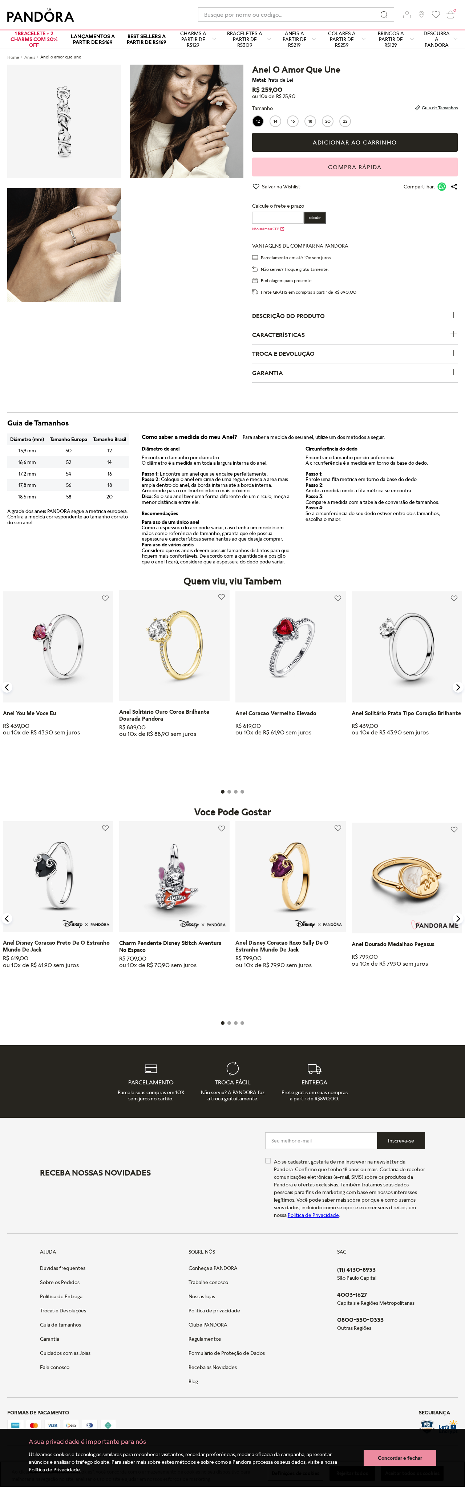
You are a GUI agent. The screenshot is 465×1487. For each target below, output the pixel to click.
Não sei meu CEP (265, 229)
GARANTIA (267, 372)
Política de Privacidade (54, 1469)
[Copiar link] (454, 186)
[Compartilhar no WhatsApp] (441, 186)
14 (276, 121)
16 (293, 121)
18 (310, 121)
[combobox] (296, 14)
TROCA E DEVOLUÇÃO (283, 353)
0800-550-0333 (360, 1319)
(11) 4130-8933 (356, 1269)
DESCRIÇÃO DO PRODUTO (288, 315)
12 (258, 121)
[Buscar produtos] (384, 14)
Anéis (29, 57)
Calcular (315, 217)
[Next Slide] (458, 687)
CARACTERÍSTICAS (278, 334)
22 (345, 121)
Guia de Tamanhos (440, 107)
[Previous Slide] (6, 687)
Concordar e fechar (400, 1458)
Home (13, 57)
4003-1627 (352, 1294)
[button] (407, 14)
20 (328, 121)
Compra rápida (354, 167)
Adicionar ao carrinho (355, 142)
